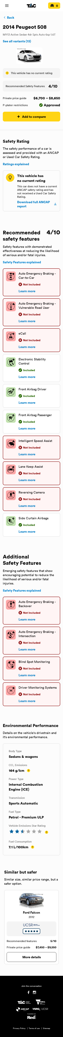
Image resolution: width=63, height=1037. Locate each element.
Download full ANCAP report (33, 204)
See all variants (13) (17, 41)
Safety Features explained (22, 262)
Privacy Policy (19, 1028)
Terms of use (34, 1028)
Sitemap (46, 1028)
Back (10, 17)
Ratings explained (16, 164)
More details (31, 957)
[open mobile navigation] (7, 5)
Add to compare (34, 116)
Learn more (27, 291)
